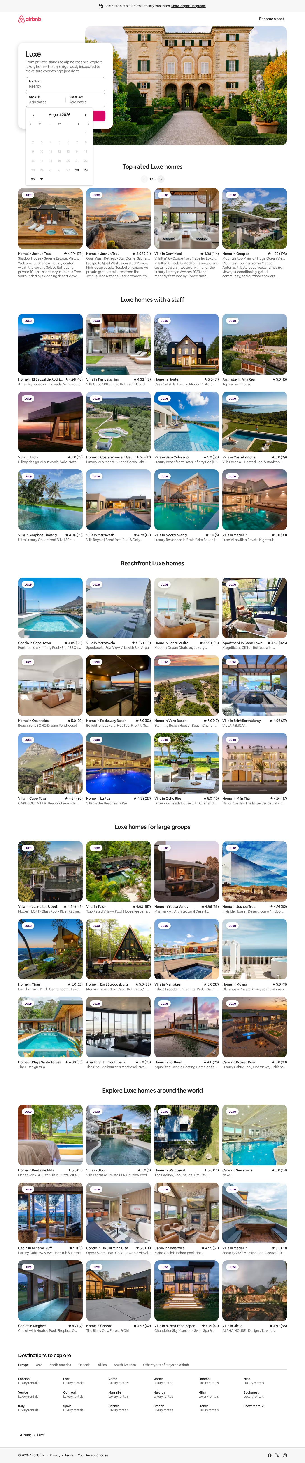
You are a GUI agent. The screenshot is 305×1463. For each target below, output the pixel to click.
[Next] (161, 179)
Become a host (271, 19)
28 (77, 170)
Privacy (55, 1455)
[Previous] (144, 179)
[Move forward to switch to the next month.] (85, 115)
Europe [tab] (23, 1365)
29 (86, 170)
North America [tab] (60, 1365)
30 (33, 179)
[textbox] (45, 102)
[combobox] (65, 86)
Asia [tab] (39, 1365)
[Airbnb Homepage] (29, 19)
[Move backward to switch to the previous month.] (33, 115)
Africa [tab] (102, 1365)
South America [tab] (125, 1365)
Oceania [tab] (84, 1365)
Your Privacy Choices (93, 1455)
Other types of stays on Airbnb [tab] (166, 1365)
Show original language (188, 6)
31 (41, 179)
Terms (69, 1455)
